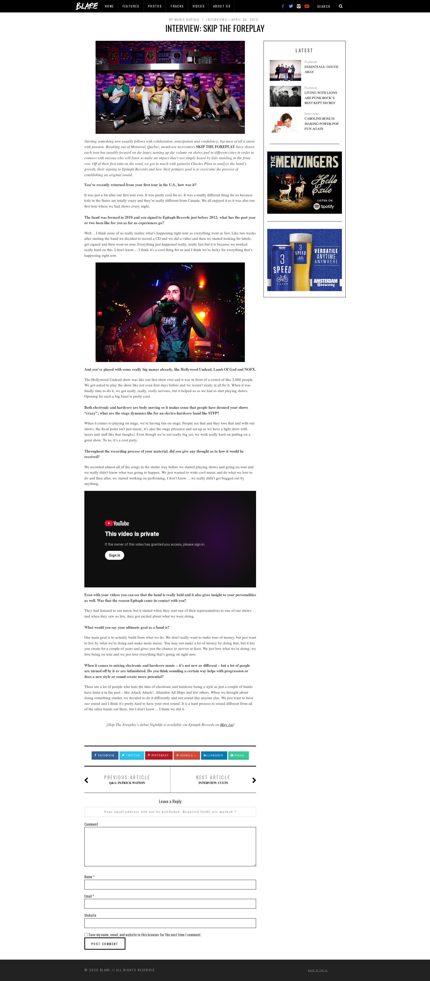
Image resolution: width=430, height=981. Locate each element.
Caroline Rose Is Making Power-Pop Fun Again (322, 123)
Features (131, 6)
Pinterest (160, 755)
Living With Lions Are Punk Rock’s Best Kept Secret (321, 97)
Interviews (312, 113)
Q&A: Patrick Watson (127, 779)
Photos (155, 6)
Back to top (316, 970)
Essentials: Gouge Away (321, 69)
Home (109, 6)
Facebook (105, 755)
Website (90, 915)
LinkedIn (215, 755)
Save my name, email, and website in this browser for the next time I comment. (145, 934)
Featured (311, 61)
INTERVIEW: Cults (213, 779)
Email (239, 755)
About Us (222, 6)
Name (89, 876)
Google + (187, 755)
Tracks (177, 6)
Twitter (132, 755)
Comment (91, 824)
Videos (199, 6)
